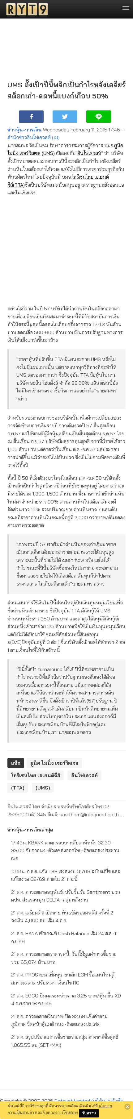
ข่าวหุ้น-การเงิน (24, 129)
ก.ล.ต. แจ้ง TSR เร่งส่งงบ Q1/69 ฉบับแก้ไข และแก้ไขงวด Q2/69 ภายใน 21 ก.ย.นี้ (65, 875)
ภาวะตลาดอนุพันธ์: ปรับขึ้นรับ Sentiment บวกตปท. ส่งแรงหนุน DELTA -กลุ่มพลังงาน (65, 896)
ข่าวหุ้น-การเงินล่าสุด (30, 830)
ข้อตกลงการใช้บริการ (60, 1112)
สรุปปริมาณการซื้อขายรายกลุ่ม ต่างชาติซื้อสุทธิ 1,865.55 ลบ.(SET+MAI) (64, 1041)
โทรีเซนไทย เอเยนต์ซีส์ (35, 775)
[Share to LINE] (98, 116)
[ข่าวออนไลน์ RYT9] (25, 9)
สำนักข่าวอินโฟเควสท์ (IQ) (33, 137)
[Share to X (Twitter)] (65, 116)
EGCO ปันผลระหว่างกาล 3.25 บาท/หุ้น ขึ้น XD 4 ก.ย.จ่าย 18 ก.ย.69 (66, 1000)
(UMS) (48, 153)
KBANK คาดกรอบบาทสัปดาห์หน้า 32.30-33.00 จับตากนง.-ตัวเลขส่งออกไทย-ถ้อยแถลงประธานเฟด (65, 850)
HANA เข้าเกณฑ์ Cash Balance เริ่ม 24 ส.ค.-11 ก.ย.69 (64, 937)
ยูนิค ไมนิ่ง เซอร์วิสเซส (54, 763)
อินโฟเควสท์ (89, 153)
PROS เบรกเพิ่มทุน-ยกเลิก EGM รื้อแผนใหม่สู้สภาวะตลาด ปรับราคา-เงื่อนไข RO (62, 979)
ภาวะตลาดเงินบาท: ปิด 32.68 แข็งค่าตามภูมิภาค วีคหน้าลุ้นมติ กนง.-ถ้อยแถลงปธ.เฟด (59, 1020)
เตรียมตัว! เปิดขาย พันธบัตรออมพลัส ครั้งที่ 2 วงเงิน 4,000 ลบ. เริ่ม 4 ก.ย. (62, 917)
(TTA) (19, 185)
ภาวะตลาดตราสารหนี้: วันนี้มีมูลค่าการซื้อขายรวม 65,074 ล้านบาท (64, 958)
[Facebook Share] (31, 116)
